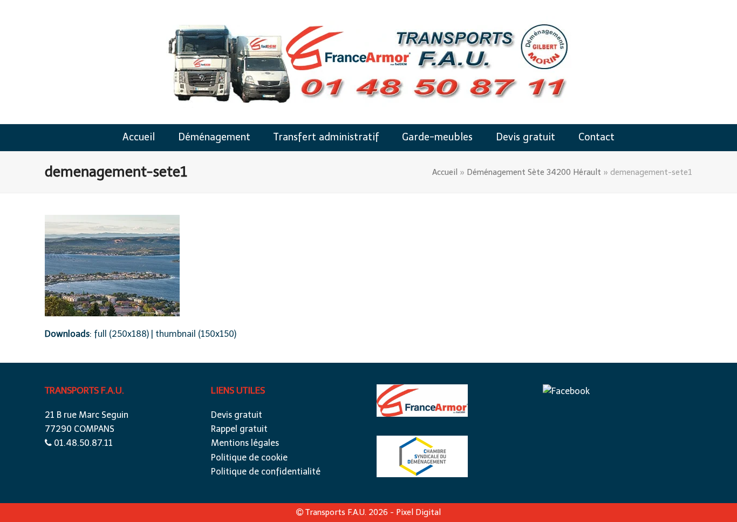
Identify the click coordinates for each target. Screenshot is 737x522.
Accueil (445, 172)
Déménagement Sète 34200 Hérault (534, 172)
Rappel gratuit (239, 429)
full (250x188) (121, 334)
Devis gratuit (236, 415)
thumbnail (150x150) (195, 334)
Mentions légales (245, 443)
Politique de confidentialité (265, 471)
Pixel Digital (418, 512)
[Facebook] (566, 391)
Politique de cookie (249, 457)
